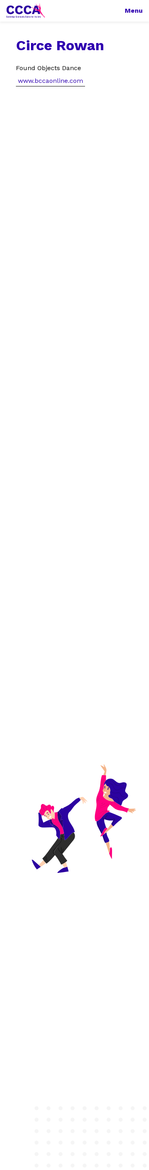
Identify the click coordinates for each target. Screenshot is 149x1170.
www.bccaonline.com (50, 80)
